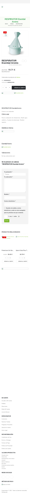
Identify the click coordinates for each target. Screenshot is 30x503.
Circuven (4, 468)
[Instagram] (21, 2)
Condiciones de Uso (6, 437)
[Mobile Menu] (27, 10)
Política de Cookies (6, 448)
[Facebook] (27, 2)
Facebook (11, 477)
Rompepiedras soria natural (8, 458)
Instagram (3, 477)
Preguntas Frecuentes (7, 424)
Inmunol (3, 460)
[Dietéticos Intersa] (8, 98)
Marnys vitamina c (6, 461)
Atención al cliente (6, 427)
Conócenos (4, 419)
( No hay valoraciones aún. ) (15, 65)
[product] (22, 242)
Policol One (4, 456)
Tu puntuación (8, 172)
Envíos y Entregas (6, 440)
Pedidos (4, 403)
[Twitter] (24, 2)
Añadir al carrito (19, 87)
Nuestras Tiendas (6, 421)
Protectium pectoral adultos (8, 465)
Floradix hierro (5, 455)
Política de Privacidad (7, 445)
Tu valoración (8, 177)
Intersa (18, 77)
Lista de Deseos (6, 412)
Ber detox (4, 463)
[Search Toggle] (21, 10)
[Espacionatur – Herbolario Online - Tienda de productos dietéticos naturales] (11, 10)
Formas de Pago (6, 443)
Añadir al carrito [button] (8, 261)
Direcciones (4, 406)
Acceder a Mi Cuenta (7, 400)
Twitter (7, 477)
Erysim (3, 466)
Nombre (6, 194)
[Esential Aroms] (18, 98)
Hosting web (4, 492)
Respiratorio (11, 82)
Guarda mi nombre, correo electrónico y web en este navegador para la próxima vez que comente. (14, 210)
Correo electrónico (10, 201)
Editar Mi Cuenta (6, 409)
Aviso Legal (4, 430)
